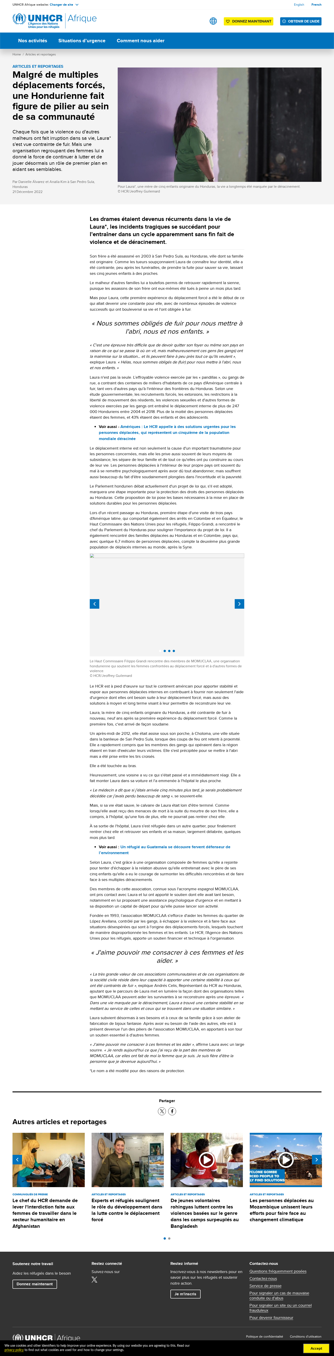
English (299, 4)
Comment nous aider (141, 40)
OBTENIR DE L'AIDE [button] (303, 21)
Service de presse (265, 1285)
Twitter (94, 1280)
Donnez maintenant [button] (248, 22)
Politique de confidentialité (264, 1336)
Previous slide (94, 604)
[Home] (44, 21)
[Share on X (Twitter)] (162, 1111)
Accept (316, 1348)
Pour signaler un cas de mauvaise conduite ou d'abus (279, 1296)
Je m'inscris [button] (185, 1294)
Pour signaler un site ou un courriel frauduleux (280, 1308)
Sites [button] (213, 21)
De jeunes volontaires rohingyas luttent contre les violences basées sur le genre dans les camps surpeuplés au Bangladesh (205, 1213)
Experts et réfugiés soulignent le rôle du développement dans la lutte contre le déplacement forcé (127, 1210)
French (317, 4)
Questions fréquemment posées (278, 1271)
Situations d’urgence (81, 40)
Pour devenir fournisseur (271, 1317)
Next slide (239, 604)
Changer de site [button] (61, 4)
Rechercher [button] (199, 21)
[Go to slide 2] (170, 1239)
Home (16, 54)
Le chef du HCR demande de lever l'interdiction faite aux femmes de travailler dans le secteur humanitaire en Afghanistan (45, 1213)
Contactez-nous (263, 1278)
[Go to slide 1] (166, 1239)
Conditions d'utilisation (306, 1336)
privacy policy (14, 1350)
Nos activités (32, 40)
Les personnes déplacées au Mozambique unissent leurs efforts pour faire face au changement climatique (282, 1210)
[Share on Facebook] (172, 1111)
